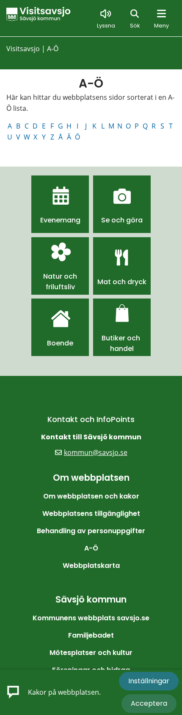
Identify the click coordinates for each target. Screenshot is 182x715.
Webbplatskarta (91, 565)
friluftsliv (60, 287)
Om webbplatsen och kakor (91, 496)
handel (122, 348)
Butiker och (122, 338)
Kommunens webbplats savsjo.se (91, 618)
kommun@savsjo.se (95, 452)
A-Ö (91, 548)
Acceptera (149, 703)
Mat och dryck (121, 282)
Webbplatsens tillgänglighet (91, 513)
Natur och (60, 276)
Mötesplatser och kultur (91, 652)
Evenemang (60, 220)
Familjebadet (91, 635)
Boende (60, 343)
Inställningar (148, 681)
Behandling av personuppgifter (91, 531)
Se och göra (122, 220)
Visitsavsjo (23, 48)
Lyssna (106, 25)
